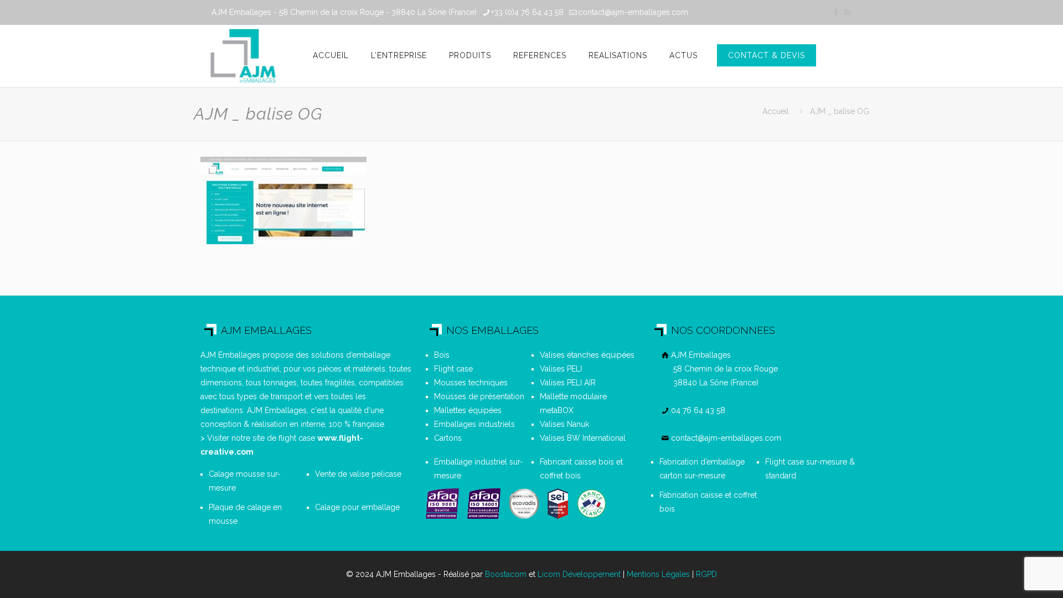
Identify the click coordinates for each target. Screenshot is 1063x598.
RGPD (706, 574)
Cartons (448, 438)
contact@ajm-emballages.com (633, 12)
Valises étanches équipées (587, 354)
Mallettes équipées (468, 410)
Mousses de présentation (479, 396)
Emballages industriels (474, 424)
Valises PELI (561, 368)
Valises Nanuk (564, 424)
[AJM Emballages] (242, 56)
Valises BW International (583, 438)
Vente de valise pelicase (358, 474)
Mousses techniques (471, 382)
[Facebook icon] (836, 12)
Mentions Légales (658, 574)
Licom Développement (579, 574)
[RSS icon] (847, 12)
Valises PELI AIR (568, 382)
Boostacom (506, 574)
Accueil (775, 111)
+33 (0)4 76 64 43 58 (527, 12)
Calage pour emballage (357, 507)
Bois (442, 354)
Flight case (453, 368)
